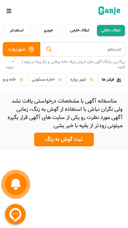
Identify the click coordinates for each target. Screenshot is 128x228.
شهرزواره (16, 49)
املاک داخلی (110, 30)
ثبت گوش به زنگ (64, 139)
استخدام (17, 30)
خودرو (48, 30)
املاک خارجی (79, 30)
